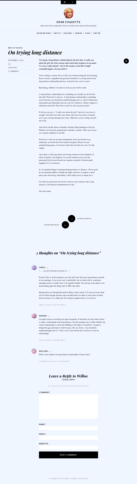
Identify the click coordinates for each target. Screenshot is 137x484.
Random (78, 33)
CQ (9, 64)
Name (42, 424)
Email (43, 434)
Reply (63, 305)
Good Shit (12, 67)
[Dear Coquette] (68, 13)
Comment (44, 392)
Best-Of (57, 33)
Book (87, 33)
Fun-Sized (68, 33)
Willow (82, 375)
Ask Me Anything (44, 33)
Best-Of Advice (15, 48)
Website (43, 443)
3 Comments (13, 71)
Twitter (96, 33)
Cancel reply (68, 380)
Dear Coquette (68, 22)
